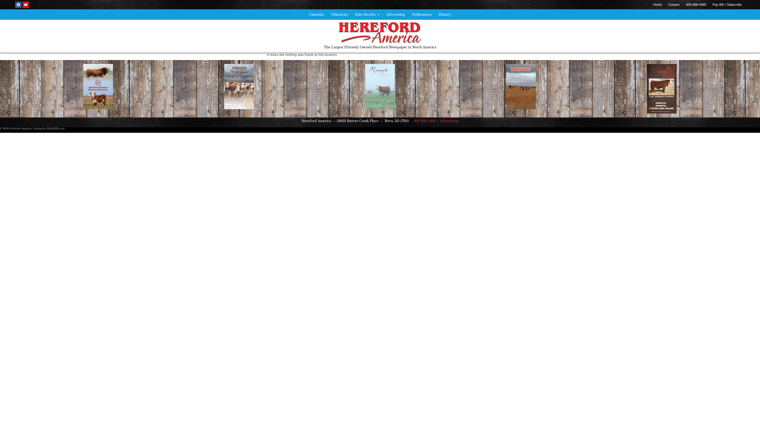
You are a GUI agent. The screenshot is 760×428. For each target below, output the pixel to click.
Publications (422, 14)
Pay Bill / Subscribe (727, 5)
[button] (367, 14)
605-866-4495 (696, 5)
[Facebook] (18, 5)
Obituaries (339, 14)
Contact (674, 5)
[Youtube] (26, 5)
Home (657, 5)
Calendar (316, 14)
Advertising (395, 14)
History (445, 14)
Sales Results (365, 14)
